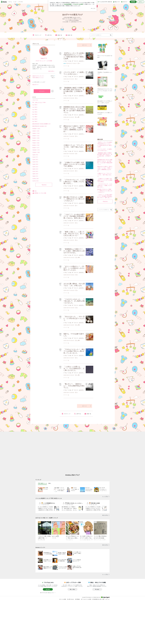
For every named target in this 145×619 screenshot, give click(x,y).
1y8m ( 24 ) (35, 173)
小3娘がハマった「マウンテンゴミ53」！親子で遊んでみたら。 (104, 175)
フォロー (42, 91)
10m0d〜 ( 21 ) (36, 150)
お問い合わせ (71, 599)
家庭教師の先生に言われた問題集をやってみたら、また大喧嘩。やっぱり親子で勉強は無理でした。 (104, 162)
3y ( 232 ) (34, 107)
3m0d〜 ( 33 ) (35, 133)
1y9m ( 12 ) (35, 176)
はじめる (48, 589)
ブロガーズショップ (40, 60)
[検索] (110, 35)
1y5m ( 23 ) (35, 166)
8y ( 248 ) (34, 119)
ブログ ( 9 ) (35, 100)
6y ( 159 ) (34, 114)
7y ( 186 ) (34, 116)
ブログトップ (38, 35)
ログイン (141, 1)
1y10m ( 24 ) (35, 178)
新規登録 (133, 1)
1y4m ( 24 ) (35, 164)
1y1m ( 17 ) (35, 157)
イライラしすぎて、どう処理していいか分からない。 (104, 149)
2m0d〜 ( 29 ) (35, 131)
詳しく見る (72, 589)
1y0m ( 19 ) (35, 154)
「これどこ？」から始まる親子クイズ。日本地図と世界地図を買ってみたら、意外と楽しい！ (104, 196)
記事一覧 (49, 35)
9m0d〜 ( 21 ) (35, 147)
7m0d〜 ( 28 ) (35, 142)
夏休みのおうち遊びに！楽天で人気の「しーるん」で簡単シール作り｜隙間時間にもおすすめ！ (104, 169)
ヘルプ (108, 599)
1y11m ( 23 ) (35, 180)
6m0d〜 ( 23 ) (35, 140)
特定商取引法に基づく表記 (99, 599)
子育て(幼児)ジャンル (37, 77)
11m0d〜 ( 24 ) (36, 152)
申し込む (97, 589)
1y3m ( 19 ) (35, 161)
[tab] (42, 483)
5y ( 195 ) (34, 112)
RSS (35, 191)
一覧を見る (43, 184)
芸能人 (49, 483)
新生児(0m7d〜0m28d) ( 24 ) (39, 126)
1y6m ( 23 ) (35, 169)
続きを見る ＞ (51, 71)
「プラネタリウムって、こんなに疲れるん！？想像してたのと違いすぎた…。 (104, 185)
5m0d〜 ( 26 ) (35, 138)
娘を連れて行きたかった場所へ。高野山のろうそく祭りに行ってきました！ (104, 191)
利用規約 (78, 599)
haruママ (44, 58)
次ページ (84, 45)
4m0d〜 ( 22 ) (35, 135)
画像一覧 (60, 35)
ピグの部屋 (49, 60)
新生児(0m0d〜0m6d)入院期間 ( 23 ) (41, 123)
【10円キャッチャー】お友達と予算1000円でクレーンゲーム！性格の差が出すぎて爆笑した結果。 (104, 144)
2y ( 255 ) (34, 104)
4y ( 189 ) (34, 109)
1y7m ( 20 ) (35, 171)
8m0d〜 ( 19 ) (35, 145)
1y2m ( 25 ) (35, 159)
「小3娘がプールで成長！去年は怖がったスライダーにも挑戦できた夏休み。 (104, 180)
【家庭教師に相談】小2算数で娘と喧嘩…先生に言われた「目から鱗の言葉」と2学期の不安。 (104, 155)
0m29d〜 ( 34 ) (36, 128)
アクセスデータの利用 (86, 599)
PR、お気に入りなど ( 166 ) (39, 102)
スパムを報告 (63, 599)
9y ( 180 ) (34, 121)
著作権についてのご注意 (40, 193)
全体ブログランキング (37, 76)
